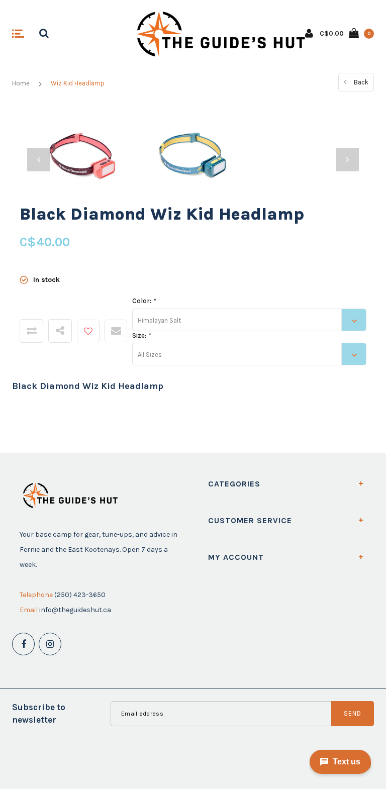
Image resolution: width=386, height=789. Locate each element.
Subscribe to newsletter (38, 713)
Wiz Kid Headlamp (78, 83)
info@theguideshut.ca (75, 610)
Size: (141, 335)
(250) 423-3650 (80, 594)
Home (21, 83)
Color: (143, 301)
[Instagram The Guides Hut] (50, 644)
